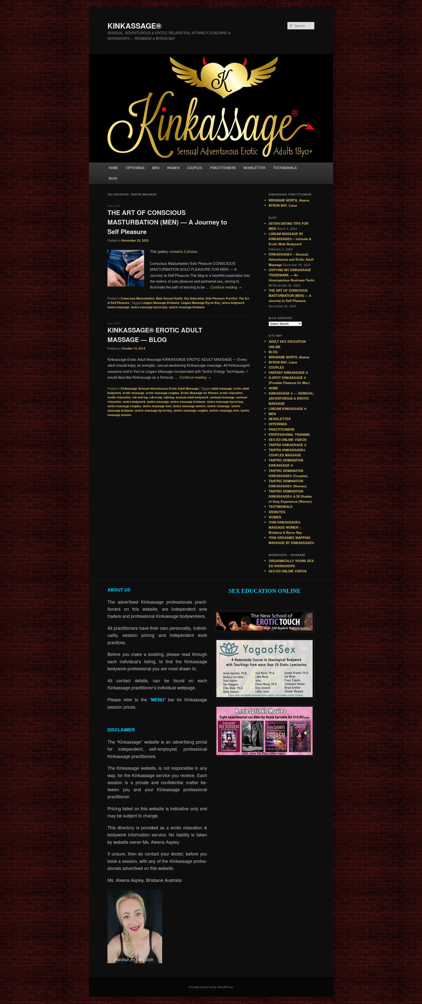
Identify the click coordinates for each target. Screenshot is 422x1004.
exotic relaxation (119, 397)
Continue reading (226, 286)
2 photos (190, 251)
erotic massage (133, 393)
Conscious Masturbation (138, 298)
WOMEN (173, 167)
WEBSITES (277, 512)
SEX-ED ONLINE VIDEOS (288, 439)
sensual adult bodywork (192, 397)
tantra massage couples (124, 406)
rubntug (168, 397)
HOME (113, 167)
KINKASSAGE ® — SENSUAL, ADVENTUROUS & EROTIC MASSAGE (291, 398)
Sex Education (194, 298)
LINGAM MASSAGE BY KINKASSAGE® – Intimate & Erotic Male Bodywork (290, 238)
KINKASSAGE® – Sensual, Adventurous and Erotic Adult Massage (291, 259)
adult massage (221, 388)
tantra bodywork (233, 302)
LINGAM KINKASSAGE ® (287, 408)
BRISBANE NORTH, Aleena (289, 200)
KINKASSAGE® (134, 25)
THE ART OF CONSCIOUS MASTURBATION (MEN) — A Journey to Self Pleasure (167, 222)
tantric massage (218, 406)
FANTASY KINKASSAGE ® (288, 372)
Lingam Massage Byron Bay (200, 302)
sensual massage (222, 397)
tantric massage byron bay (153, 410)
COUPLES (194, 167)
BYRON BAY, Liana (283, 205)
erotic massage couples (162, 393)
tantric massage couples (191, 410)
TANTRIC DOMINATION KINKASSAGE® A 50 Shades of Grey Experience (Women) (290, 496)
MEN (155, 167)
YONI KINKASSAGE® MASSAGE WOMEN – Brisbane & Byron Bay (285, 527)
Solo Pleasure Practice (221, 298)
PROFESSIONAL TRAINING (289, 434)
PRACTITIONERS (223, 167)
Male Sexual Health (169, 298)
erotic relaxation (231, 393)
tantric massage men (224, 410)
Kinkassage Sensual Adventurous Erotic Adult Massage (160, 388)
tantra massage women (189, 406)
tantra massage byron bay (149, 307)
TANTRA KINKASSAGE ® (287, 444)
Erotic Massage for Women (199, 393)
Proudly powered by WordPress (211, 987)
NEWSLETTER (254, 167)
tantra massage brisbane (187, 401)
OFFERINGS (135, 167)
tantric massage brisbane (187, 307)
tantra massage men (157, 406)
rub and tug (140, 397)
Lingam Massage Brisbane (160, 302)
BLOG (113, 178)
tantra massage (118, 307)
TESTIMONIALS (285, 167)
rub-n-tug (155, 397)
